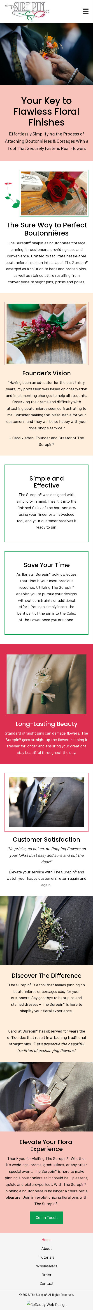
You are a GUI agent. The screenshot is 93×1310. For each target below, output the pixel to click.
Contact (46, 1283)
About (46, 1248)
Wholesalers (46, 1265)
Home (46, 1239)
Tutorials (46, 1257)
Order (46, 1274)
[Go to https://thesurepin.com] (27, 11)
